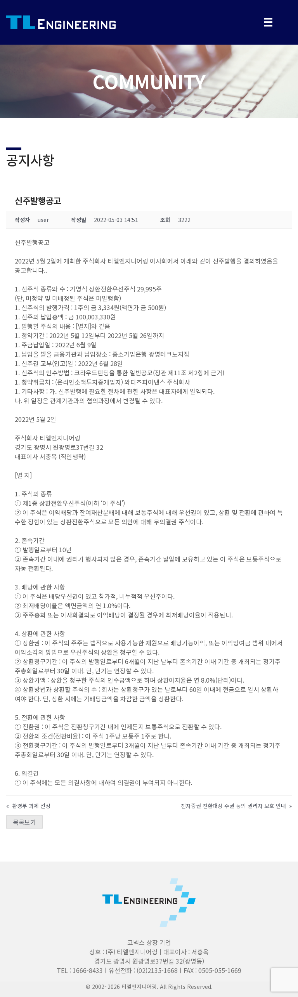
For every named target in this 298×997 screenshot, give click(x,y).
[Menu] (268, 22)
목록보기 (24, 822)
